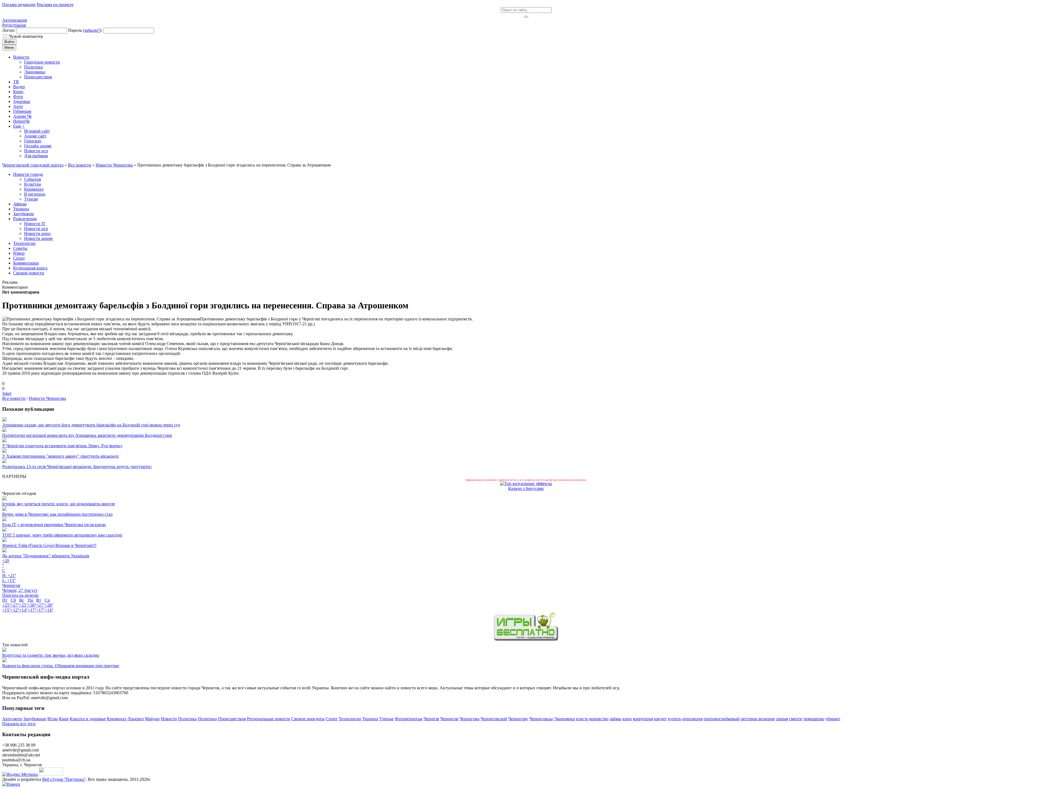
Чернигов (449, 718)
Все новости (13, 398)
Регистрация (14, 25)
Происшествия (232, 718)
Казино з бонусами (526, 488)
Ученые (386, 718)
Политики (207, 718)
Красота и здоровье (88, 718)
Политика (187, 718)
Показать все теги (19, 723)
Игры (52, 718)
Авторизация (14, 20)
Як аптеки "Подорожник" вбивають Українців (45, 555)
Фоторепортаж (408, 718)
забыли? (92, 30)
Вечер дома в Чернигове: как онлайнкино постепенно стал (57, 514)
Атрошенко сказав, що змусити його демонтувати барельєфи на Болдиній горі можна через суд (91, 425)
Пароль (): (85, 30)
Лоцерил (135, 718)
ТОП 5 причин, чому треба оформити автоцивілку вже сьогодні (62, 535)
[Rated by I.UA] (51, 774)
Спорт (332, 718)
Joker (7, 393)
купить (674, 718)
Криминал (116, 718)
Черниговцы (541, 718)
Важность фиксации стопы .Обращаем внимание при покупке (60, 665)
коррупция (643, 718)
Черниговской (494, 718)
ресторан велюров (758, 718)
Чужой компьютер (26, 36)
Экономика (564, 718)
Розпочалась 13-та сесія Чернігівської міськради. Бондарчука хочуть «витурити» (77, 466)
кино (627, 718)
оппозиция (692, 718)
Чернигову (518, 718)
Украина (370, 718)
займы (615, 718)
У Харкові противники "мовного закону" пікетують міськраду (60, 456)
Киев (63, 718)
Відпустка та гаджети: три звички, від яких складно (50, 655)
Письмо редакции (19, 4)
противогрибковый (722, 718)
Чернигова (469, 718)
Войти (9, 42)
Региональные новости (268, 718)
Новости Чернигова (47, 398)
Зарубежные (34, 718)
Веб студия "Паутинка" (64, 779)
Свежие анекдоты (308, 718)
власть (582, 718)
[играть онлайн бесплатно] (526, 640)
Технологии (350, 718)
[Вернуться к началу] (11, 784)
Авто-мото (12, 718)
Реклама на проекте (55, 4)
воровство (598, 718)
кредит (660, 718)
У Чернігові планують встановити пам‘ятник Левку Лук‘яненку (62, 445)
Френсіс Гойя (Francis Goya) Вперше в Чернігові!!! (49, 545)
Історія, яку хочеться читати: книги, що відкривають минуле (58, 503)
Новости (169, 718)
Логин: (8, 30)
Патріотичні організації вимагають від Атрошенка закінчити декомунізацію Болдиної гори (87, 435)
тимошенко (813, 718)
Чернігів (431, 718)
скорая (782, 718)
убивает (832, 718)
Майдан (152, 718)
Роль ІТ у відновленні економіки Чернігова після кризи (54, 524)
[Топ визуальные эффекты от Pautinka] (526, 483)
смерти (795, 718)
